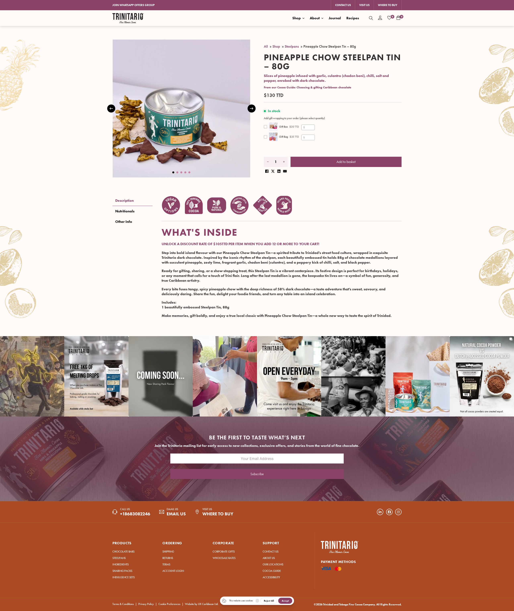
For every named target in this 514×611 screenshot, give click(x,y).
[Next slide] (252, 108)
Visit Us (364, 5)
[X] (273, 170)
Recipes (352, 18)
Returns (167, 558)
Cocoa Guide (272, 571)
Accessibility (271, 577)
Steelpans (119, 558)
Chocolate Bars (123, 551)
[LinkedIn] (279, 170)
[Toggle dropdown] (303, 18)
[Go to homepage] (128, 18)
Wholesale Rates (224, 558)
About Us (269, 558)
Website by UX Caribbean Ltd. (201, 604)
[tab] (173, 172)
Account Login (173, 571)
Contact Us (343, 5)
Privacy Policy (146, 604)
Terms (166, 564)
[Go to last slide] (111, 108)
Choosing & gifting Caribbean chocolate (324, 87)
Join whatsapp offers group (133, 5)
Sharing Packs (122, 571)
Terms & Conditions (123, 604)
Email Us (176, 514)
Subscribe (257, 474)
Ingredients (120, 564)
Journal (335, 18)
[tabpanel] (282, 256)
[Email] (285, 170)
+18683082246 (135, 514)
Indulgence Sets (123, 577)
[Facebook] (267, 170)
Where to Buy (387, 5)
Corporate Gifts (224, 551)
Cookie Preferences (169, 604)
